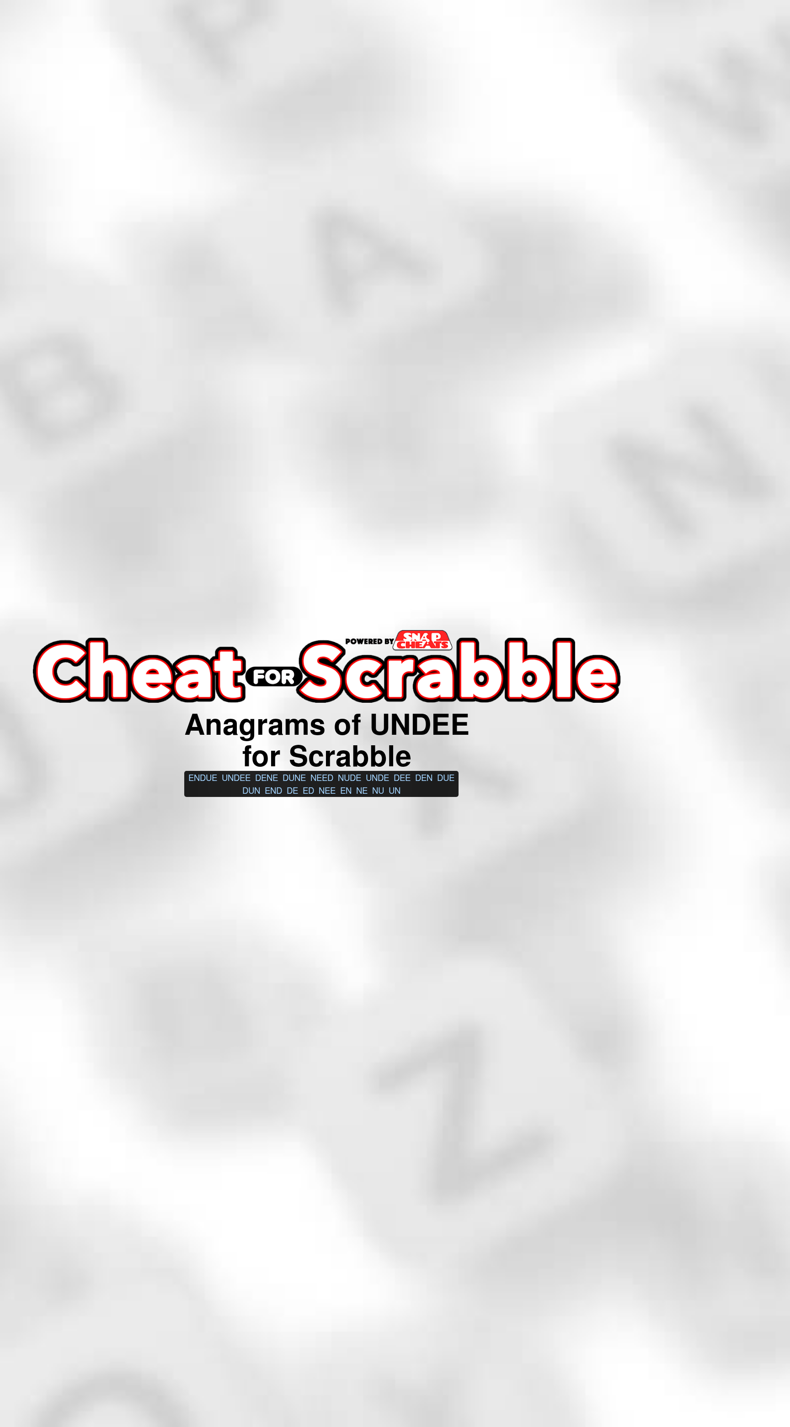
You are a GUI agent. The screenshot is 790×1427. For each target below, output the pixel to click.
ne (362, 790)
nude (349, 777)
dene (266, 777)
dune (294, 777)
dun (251, 790)
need (321, 777)
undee (236, 777)
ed (308, 790)
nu (378, 790)
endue (202, 777)
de (292, 790)
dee (402, 777)
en (346, 790)
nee (327, 790)
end (273, 790)
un (394, 790)
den (423, 777)
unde (377, 777)
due (445, 777)
